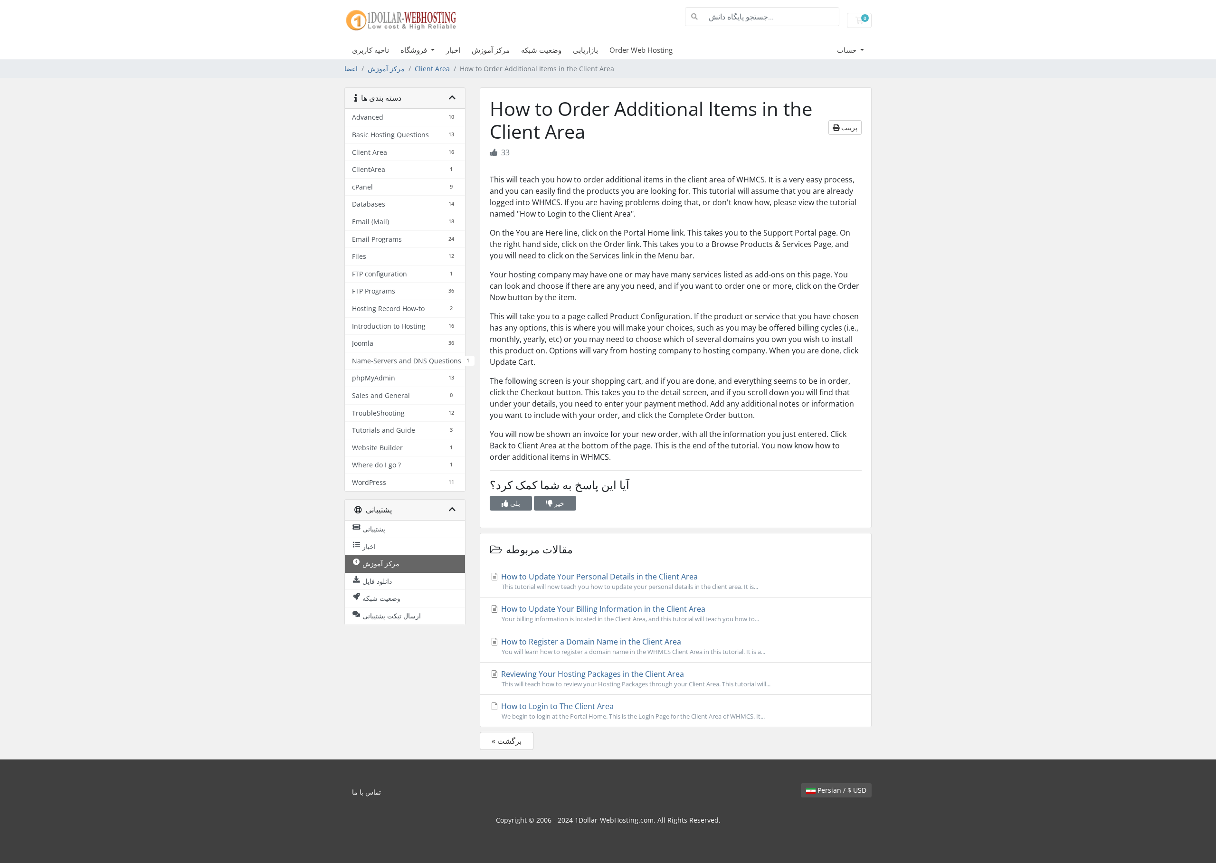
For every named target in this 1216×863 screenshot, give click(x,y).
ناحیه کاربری (370, 50)
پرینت (848, 127)
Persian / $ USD (841, 790)
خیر (558, 503)
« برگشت (507, 741)
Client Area (432, 68)
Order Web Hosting (641, 50)
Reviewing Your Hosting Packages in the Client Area (634, 678)
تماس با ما (366, 792)
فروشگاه (414, 50)
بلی (514, 503)
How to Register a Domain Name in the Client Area (632, 646)
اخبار (453, 50)
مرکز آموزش (491, 50)
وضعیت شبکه (541, 50)
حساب (847, 50)
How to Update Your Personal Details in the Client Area (628, 581)
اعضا (351, 68)
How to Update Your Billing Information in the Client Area (629, 613)
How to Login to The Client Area (632, 711)
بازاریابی (585, 50)
